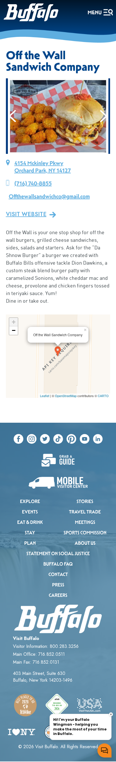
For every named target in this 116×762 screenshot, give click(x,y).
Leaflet (44, 395)
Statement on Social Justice (58, 554)
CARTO (103, 395)
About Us (85, 543)
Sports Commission (85, 533)
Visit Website (26, 214)
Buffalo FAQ (58, 564)
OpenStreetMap (66, 395)
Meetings (85, 522)
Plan (30, 543)
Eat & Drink (30, 522)
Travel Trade (85, 512)
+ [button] (13, 321)
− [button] (13, 330)
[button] (12, 116)
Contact (58, 574)
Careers (58, 595)
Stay (30, 533)
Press (58, 585)
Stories (85, 501)
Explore (30, 501)
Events (30, 512)
